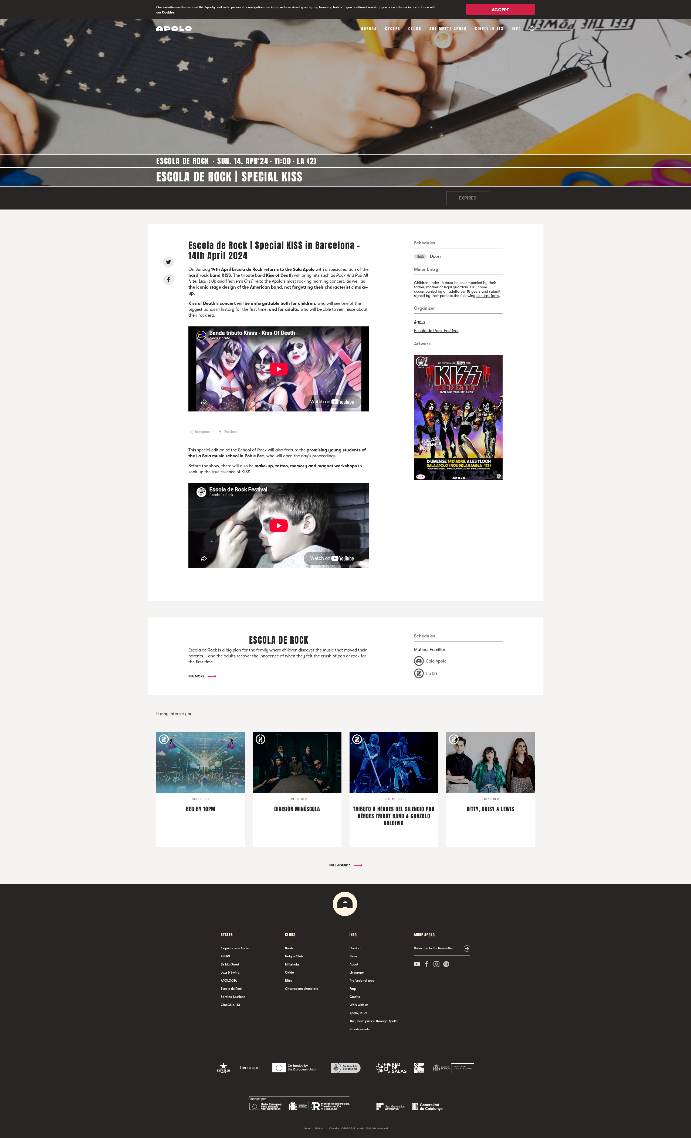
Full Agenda (340, 865)
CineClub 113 (489, 29)
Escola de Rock (231, 989)
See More (196, 676)
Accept (500, 10)
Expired (467, 198)
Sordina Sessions (233, 997)
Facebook (231, 432)
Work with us (359, 1005)
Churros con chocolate (301, 989)
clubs (414, 29)
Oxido (289, 972)
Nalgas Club (294, 956)
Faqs (353, 989)
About (354, 964)
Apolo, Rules (358, 1013)
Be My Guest (230, 964)
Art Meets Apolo (448, 29)
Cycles (392, 29)
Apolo (419, 321)
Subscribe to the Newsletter (433, 948)
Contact (355, 948)
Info (516, 29)
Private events (360, 1029)
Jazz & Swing (230, 972)
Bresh (289, 948)
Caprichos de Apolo (235, 948)
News (353, 956)
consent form (487, 295)
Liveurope (357, 972)
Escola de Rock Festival (436, 330)
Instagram (202, 432)
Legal (307, 1128)
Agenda (369, 29)
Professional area (362, 980)
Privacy (319, 1128)
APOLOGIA (229, 980)
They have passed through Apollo (374, 1021)
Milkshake (292, 964)
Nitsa (288, 980)
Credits (355, 997)
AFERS (225, 956)
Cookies (168, 12)
